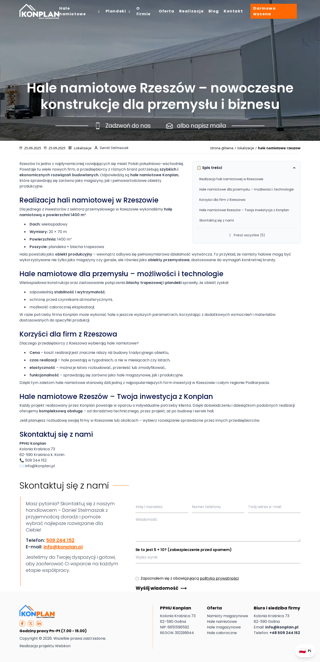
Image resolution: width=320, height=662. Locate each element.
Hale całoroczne (222, 632)
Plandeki (116, 11)
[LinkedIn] (39, 623)
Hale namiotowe (72, 11)
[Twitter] (30, 623)
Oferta (167, 11)
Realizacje (191, 11)
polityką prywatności (219, 578)
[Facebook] (22, 623)
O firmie (143, 11)
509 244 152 (60, 540)
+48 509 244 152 (284, 632)
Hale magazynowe (224, 627)
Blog (213, 11)
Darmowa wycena (264, 11)
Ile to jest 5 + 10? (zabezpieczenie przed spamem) (184, 549)
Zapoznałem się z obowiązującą (190, 578)
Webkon (63, 646)
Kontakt (233, 11)
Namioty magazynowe (227, 616)
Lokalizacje (82, 147)
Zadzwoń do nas (128, 126)
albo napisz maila (201, 126)
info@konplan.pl (63, 546)
